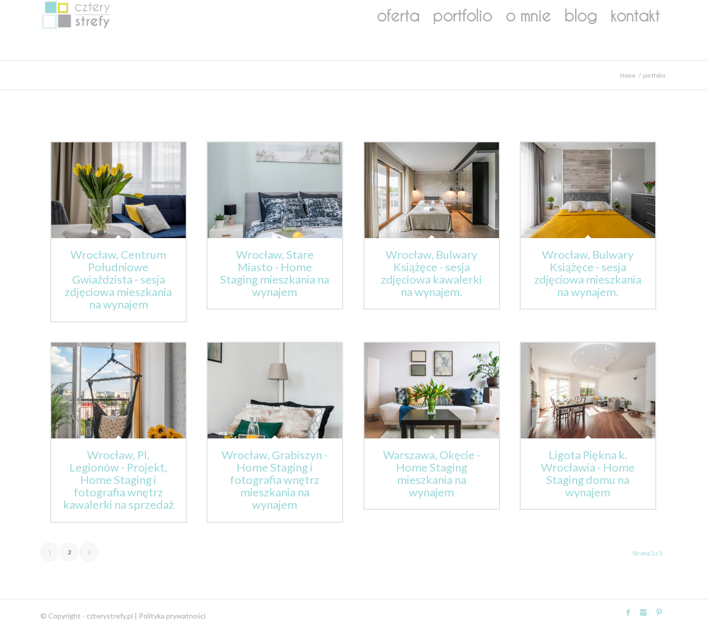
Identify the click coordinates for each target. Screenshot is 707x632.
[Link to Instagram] (643, 612)
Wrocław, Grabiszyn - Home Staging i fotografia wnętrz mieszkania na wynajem (275, 480)
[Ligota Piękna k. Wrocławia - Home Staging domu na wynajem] (588, 390)
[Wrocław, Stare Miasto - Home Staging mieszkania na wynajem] (275, 190)
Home (628, 75)
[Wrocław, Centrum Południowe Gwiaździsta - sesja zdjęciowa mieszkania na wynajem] (118, 190)
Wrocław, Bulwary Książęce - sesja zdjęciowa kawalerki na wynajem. (431, 273)
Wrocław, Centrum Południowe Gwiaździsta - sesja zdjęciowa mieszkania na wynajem (118, 279)
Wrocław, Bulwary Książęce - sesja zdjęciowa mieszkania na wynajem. (587, 273)
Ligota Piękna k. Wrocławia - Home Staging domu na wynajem (588, 473)
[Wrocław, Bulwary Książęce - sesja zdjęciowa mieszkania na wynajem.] (588, 190)
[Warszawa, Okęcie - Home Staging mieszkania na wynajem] (431, 390)
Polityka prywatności (172, 615)
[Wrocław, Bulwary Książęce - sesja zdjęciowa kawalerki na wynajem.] (431, 190)
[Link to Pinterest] (659, 612)
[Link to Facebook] (628, 612)
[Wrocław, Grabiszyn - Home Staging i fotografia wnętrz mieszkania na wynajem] (275, 390)
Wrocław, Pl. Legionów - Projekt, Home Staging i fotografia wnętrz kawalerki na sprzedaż (118, 480)
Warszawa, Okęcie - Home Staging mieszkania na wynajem (431, 473)
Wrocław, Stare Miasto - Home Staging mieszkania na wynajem (274, 273)
